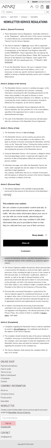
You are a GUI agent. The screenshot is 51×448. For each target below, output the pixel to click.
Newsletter (5, 401)
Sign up (8, 423)
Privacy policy (6, 398)
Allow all (25, 243)
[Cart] (42, 6)
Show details (37, 235)
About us (4, 390)
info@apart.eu (6, 437)
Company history (7, 394)
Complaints (5, 378)
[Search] (4, 12)
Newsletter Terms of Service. (19, 412)
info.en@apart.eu (20, 329)
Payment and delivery (9, 366)
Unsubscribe (6, 427)
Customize (25, 251)
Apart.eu (3, 17)
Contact (4, 381)
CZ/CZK (41, 2)
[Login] (31, 7)
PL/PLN (47, 2)
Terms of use (6, 372)
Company (24, 17)
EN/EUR (35, 2)
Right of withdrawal (8, 375)
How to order (6, 369)
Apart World (14, 17)
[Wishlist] (37, 7)
